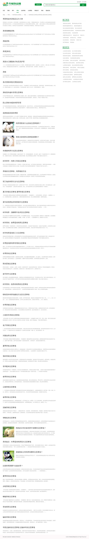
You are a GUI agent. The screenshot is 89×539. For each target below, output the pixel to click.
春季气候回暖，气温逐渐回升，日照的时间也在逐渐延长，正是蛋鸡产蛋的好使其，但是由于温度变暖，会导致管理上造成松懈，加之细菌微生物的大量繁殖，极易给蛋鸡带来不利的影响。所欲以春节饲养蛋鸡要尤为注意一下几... (29, 226)
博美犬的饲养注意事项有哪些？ (27, 137)
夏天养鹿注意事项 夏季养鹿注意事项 (16, 191)
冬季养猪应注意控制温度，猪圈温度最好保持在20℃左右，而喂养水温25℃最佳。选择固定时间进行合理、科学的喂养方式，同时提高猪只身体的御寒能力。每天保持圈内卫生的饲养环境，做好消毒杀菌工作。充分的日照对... (29, 308)
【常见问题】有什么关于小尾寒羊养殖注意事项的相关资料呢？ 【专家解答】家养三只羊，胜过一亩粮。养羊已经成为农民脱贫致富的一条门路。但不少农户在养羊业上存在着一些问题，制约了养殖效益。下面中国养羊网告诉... (29, 319)
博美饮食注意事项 (67, 23)
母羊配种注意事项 (9, 366)
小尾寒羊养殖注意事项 (11, 315)
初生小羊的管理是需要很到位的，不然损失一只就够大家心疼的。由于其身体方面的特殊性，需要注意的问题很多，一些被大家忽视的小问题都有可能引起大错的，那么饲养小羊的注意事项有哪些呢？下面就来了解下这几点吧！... (29, 165)
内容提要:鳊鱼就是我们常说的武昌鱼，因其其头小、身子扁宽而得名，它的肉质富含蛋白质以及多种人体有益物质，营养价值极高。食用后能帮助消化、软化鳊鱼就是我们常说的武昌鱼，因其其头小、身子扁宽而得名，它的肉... (29, 521)
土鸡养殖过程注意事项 (68, 74)
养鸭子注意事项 (80, 67)
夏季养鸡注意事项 (9, 476)
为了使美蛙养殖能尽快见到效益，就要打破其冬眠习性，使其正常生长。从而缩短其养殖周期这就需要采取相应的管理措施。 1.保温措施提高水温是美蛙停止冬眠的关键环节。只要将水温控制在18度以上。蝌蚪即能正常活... (28, 106)
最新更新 (9, 536)
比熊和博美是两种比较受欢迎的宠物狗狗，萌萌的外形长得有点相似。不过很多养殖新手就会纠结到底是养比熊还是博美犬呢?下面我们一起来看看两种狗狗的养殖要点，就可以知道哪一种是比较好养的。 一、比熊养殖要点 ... (29, 469)
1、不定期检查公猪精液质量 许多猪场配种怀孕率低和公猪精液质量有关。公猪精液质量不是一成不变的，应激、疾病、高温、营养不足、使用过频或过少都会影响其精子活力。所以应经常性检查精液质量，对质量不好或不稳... (29, 391)
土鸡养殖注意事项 (67, 65)
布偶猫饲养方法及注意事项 (13, 150)
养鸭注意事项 (66, 67)
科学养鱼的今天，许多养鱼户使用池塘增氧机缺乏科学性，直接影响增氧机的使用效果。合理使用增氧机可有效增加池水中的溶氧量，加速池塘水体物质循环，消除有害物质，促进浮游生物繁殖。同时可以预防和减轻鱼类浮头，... (29, 421)
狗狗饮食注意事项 (74, 70)
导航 (25, 14)
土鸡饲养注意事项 (67, 51)
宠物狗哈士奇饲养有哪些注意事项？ (29, 452)
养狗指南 (72, 42)
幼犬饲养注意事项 (67, 53)
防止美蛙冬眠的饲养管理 (12, 102)
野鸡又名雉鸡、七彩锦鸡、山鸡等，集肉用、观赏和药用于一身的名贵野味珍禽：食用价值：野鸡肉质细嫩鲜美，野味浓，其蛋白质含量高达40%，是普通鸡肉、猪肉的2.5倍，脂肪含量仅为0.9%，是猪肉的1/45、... (29, 267)
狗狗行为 (82, 35)
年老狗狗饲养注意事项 (80, 30)
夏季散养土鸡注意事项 (77, 77)
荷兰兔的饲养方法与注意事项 (13, 181)
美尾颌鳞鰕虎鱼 (8, 30)
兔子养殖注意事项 (9, 325)
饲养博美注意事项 (16, 14)
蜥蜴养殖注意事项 (9, 496)
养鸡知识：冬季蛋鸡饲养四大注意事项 (17, 441)
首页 (4, 10)
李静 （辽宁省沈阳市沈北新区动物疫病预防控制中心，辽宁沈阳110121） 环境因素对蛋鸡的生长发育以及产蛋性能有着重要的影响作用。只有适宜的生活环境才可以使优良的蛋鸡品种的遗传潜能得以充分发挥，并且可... (29, 247)
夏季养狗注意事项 (78, 74)
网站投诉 (18, 536)
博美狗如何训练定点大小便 (13, 18)
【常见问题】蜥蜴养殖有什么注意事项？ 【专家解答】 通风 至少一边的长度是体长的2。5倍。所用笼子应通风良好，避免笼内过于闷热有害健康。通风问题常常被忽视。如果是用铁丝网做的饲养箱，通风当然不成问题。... (29, 500)
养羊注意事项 (66, 70)
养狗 (18, 10)
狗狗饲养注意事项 (67, 33)
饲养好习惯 (78, 40)
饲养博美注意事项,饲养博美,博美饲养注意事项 (40, 14)
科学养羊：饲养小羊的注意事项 (14, 161)
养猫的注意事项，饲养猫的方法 (14, 171)
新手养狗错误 (66, 42)
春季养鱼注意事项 (9, 397)
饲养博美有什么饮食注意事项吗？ (28, 123)
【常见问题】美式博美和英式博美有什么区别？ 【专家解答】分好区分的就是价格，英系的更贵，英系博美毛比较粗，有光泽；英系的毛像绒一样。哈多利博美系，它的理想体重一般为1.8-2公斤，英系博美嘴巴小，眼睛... (29, 86)
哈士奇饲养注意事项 (76, 51)
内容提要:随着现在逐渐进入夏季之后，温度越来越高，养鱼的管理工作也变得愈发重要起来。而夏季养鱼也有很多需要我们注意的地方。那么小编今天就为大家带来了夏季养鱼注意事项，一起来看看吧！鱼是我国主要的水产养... (29, 350)
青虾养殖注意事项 (9, 356)
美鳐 (4, 72)
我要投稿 (38, 4)
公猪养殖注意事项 (9, 387)
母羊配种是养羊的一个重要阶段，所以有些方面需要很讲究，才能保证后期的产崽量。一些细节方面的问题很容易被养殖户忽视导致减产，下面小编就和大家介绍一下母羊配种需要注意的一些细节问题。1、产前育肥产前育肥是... (29, 370)
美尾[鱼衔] (6, 51)
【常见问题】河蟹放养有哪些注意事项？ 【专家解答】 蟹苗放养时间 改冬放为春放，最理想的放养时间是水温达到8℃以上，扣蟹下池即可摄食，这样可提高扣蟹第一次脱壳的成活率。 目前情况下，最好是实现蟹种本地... (29, 339)
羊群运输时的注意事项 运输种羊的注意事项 (19, 527)
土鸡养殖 (30, 10)
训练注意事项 (73, 67)
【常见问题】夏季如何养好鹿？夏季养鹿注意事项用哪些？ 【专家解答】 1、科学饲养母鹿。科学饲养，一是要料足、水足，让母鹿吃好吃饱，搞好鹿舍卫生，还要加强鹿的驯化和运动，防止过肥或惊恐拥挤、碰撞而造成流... (29, 196)
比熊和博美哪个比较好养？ (13, 465)
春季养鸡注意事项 (9, 376)
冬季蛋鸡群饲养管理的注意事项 (14, 243)
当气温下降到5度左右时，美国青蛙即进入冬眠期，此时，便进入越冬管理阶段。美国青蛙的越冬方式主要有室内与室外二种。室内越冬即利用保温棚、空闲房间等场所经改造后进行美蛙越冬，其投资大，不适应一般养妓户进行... (29, 96)
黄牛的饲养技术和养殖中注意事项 (15, 202)
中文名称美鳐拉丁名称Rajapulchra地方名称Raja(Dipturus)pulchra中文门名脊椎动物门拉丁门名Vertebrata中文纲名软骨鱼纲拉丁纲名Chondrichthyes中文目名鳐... (29, 76)
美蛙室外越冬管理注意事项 (13, 92)
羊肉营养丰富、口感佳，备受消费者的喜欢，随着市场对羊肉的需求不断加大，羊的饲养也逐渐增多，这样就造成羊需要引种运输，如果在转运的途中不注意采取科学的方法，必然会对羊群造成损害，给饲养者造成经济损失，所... (29, 531)
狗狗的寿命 (72, 40)
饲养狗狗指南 (66, 37)
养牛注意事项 (66, 60)
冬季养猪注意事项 (9, 304)
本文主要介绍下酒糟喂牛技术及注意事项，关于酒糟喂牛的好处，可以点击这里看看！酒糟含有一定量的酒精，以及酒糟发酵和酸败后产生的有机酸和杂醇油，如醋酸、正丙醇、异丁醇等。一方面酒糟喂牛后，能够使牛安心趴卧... (29, 216)
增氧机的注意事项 (9, 417)
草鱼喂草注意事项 (9, 506)
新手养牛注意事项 (9, 274)
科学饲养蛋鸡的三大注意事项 (13, 233)
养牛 (13, 10)
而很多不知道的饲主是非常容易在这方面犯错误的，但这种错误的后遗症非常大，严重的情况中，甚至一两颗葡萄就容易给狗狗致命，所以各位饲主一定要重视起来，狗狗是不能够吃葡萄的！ (35, 128)
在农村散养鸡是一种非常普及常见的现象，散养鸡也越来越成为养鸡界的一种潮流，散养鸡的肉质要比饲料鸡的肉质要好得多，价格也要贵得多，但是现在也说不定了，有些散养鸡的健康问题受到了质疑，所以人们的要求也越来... (29, 288)
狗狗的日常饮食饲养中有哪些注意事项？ (31, 428)
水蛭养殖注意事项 (9, 486)
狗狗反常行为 (76, 35)
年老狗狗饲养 (75, 33)
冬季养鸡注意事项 (9, 253)
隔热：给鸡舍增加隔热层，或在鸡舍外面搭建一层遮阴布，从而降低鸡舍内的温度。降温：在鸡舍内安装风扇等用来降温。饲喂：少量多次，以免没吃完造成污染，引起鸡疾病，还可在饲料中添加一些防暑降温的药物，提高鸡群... (29, 480)
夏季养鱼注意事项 (9, 345)
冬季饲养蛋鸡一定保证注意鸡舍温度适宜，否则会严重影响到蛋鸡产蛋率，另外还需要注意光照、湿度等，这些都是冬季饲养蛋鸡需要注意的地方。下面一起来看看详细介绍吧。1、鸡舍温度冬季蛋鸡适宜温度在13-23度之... (29, 445)
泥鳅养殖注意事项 (9, 407)
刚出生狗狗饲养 (78, 28)
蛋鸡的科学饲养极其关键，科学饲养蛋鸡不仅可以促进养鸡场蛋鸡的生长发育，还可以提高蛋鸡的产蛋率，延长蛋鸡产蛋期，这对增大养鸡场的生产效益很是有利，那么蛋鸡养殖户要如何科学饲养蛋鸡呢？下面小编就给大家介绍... (28, 237)
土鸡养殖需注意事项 (67, 79)
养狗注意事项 (82, 60)
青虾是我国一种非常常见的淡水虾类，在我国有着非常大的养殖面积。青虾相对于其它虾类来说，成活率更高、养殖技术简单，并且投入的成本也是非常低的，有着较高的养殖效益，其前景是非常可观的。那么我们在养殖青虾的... (29, 360)
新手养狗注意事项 (67, 81)
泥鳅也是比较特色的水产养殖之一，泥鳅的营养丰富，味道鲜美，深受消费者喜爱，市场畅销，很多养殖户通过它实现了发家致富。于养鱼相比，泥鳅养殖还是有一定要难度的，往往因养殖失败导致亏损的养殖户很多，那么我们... (29, 411)
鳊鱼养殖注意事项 (9, 517)
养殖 (4, 14)
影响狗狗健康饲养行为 (68, 25)
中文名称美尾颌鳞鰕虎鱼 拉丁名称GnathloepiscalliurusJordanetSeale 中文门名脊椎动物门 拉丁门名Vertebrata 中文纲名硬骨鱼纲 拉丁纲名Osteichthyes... (29, 35)
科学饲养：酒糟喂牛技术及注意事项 (16, 212)
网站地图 (5, 536)
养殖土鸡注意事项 (74, 60)
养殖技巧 (36, 10)
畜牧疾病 (48, 10)
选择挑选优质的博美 (10, 113)
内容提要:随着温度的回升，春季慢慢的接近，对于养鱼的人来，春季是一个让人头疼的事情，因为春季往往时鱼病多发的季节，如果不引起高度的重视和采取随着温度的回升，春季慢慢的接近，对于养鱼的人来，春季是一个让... (29, 401)
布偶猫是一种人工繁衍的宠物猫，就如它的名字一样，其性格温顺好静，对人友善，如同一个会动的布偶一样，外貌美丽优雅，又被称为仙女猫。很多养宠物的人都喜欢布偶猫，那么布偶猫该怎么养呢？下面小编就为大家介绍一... (29, 154)
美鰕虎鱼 (6, 41)
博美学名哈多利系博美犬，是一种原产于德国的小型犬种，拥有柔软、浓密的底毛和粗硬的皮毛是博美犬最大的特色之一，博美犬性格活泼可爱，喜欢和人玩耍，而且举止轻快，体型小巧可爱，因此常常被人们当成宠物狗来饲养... (29, 117)
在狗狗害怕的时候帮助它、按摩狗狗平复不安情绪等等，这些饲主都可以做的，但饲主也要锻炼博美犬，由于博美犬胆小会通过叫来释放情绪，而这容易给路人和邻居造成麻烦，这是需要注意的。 (35, 142)
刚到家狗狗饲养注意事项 (68, 30)
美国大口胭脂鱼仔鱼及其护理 (13, 61)
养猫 (42, 10)
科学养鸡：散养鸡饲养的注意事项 (15, 284)
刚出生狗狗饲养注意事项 (68, 28)
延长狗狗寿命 (66, 40)
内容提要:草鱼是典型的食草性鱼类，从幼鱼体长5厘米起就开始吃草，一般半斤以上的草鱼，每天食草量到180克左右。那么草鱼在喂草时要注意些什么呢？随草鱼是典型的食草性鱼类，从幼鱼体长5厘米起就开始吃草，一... (29, 511)
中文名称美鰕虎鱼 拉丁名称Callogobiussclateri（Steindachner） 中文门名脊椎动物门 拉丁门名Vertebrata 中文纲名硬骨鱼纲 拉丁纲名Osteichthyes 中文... (29, 45)
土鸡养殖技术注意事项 (78, 79)
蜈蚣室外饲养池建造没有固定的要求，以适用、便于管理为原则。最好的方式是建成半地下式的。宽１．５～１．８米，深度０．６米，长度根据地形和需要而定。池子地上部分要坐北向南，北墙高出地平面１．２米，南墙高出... (29, 298)
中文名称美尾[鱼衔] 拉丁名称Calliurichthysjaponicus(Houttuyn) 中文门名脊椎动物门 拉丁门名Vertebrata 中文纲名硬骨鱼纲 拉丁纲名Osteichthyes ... (29, 55)
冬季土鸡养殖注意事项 (79, 72)
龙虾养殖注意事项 (80, 62)
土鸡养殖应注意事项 (76, 81)
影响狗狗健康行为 (78, 25)
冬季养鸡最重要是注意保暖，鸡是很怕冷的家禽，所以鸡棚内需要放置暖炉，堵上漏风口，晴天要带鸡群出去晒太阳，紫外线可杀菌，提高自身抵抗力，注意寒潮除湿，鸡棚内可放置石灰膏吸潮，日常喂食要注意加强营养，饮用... (29, 257)
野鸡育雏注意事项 (9, 263)
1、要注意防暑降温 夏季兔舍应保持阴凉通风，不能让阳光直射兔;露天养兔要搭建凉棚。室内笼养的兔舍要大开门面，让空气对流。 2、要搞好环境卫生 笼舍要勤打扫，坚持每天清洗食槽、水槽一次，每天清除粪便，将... (29, 329)
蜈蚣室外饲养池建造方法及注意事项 (16, 294)
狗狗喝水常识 (73, 37)
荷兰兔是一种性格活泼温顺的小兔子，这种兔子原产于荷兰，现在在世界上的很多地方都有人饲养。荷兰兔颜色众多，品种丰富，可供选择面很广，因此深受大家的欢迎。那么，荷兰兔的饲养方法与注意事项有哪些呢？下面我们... (29, 185)
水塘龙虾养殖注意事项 (68, 72)
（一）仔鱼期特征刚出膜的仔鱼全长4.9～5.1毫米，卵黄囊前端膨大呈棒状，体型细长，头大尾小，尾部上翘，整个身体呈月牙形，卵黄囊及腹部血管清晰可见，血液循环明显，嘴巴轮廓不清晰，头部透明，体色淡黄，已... (29, 65)
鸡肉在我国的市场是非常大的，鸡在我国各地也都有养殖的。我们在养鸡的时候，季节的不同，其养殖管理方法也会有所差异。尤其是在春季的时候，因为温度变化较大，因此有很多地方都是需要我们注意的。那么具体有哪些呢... (29, 380)
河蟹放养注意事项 (9, 335)
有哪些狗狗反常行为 (67, 35)
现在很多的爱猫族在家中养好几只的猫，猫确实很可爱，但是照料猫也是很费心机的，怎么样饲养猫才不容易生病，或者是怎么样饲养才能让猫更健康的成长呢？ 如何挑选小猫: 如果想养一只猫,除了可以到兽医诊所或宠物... (29, 175)
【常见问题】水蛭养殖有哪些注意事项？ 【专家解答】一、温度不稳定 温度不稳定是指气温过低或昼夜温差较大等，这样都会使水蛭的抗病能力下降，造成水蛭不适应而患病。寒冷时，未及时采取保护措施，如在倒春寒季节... (29, 490)
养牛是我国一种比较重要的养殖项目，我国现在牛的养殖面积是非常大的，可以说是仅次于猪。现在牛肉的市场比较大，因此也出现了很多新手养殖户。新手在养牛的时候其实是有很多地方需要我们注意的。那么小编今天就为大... (29, 278)
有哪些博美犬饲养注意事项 (69, 62)
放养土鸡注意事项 (67, 77)
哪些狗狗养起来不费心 (77, 23)
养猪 (8, 10)
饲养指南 (79, 37)
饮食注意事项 (66, 58)
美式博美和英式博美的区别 (13, 82)
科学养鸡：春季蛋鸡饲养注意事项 (15, 222)
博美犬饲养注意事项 (76, 53)
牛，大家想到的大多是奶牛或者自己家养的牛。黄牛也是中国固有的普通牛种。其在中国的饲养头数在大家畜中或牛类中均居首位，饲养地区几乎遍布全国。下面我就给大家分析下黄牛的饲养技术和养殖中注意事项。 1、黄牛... (29, 206)
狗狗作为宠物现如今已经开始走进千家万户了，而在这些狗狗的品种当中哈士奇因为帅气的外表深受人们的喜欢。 (35, 456)
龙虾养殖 (23, 10)
